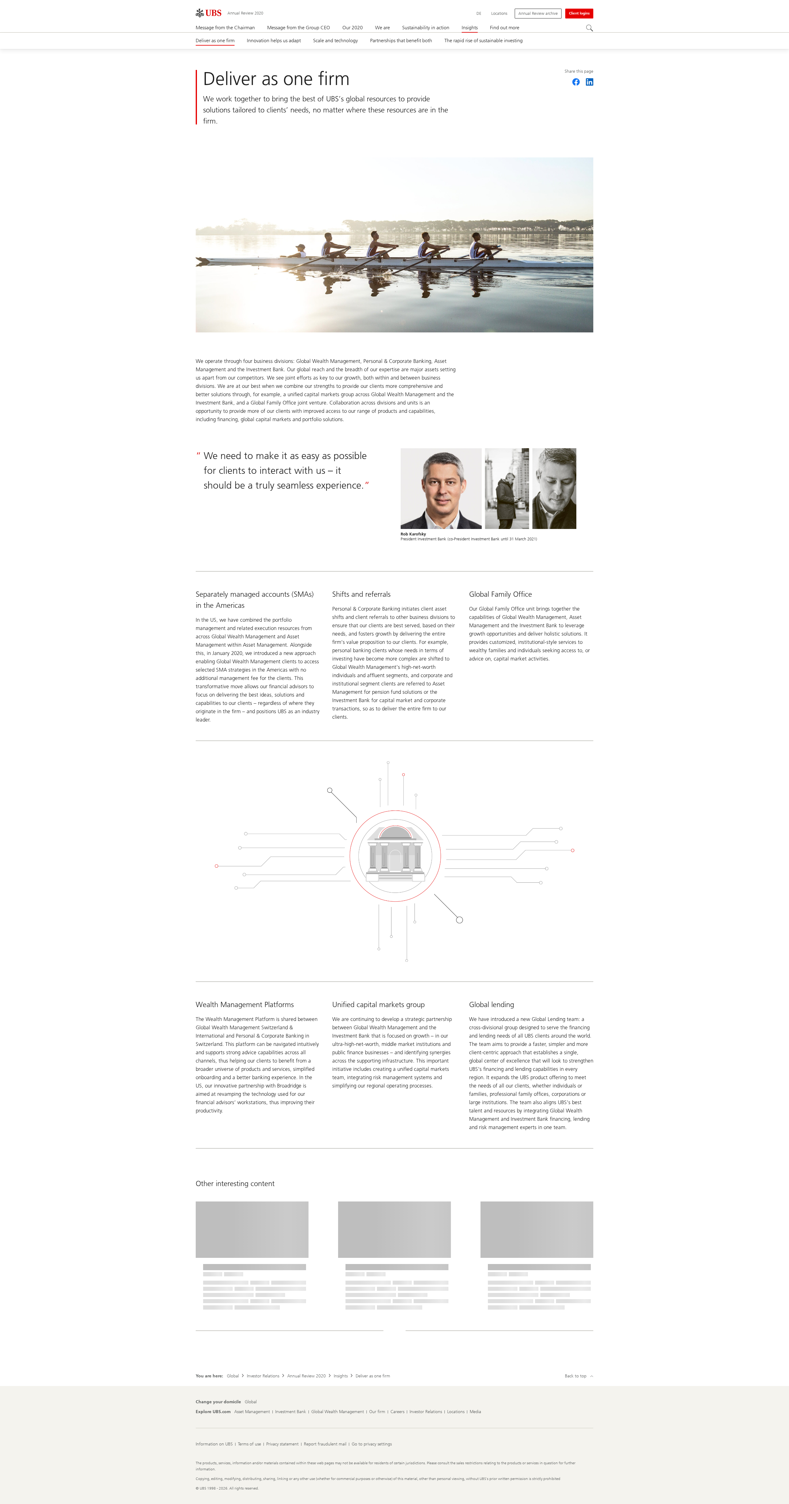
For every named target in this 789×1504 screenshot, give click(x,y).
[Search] (589, 28)
